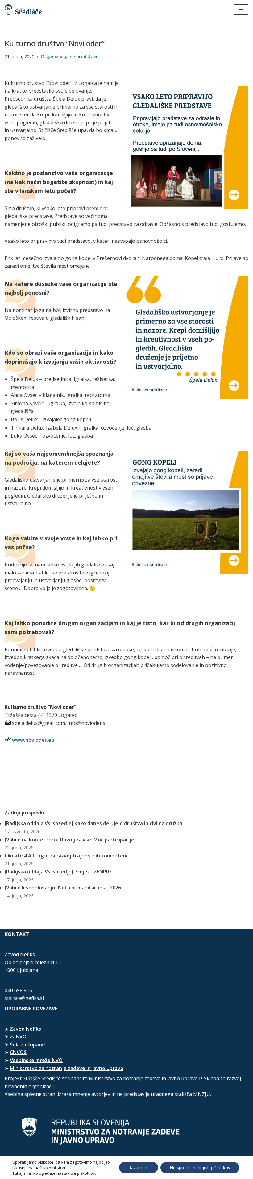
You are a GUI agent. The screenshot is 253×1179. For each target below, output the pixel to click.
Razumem (138, 1167)
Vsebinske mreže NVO (36, 1060)
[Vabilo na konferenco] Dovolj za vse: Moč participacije (69, 839)
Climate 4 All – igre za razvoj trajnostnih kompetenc (67, 855)
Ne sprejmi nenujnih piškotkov (200, 1167)
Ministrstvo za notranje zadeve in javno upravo (66, 1068)
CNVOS (18, 1052)
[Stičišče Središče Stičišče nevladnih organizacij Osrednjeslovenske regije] (23, 9)
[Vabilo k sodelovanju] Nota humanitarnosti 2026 (63, 887)
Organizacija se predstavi (69, 56)
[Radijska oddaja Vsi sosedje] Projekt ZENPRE (58, 871)
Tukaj (17, 1173)
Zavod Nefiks (25, 1028)
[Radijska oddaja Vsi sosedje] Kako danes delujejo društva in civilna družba (93, 823)
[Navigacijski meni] (241, 9)
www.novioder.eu (33, 740)
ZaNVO (18, 1036)
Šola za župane (27, 1044)
